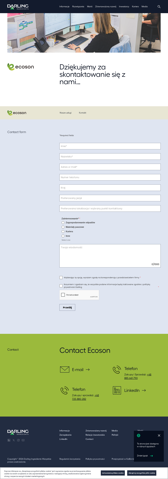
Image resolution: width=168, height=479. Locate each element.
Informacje (64, 430)
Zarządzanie (65, 435)
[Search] (159, 6)
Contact (89, 439)
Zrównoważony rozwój (96, 430)
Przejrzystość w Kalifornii (123, 459)
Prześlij (67, 307)
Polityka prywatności (95, 459)
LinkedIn (63, 439)
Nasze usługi (65, 112)
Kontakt (82, 112)
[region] (84, 473)
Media (115, 430)
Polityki (115, 435)
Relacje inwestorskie (95, 435)
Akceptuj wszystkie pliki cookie (142, 473)
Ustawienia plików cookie (113, 473)
